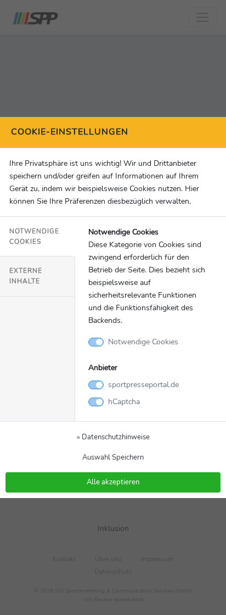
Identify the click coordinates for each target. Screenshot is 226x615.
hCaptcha (124, 401)
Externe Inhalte (25, 276)
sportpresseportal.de (143, 384)
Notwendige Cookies (34, 236)
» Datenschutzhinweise (113, 436)
